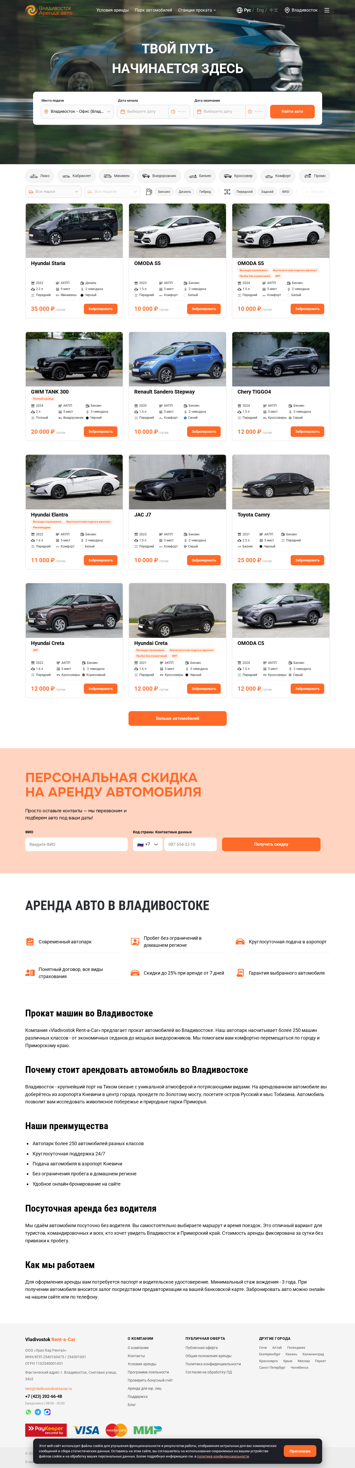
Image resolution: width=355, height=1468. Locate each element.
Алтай (277, 1348)
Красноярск (268, 1361)
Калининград (313, 1354)
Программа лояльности (148, 1372)
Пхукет (320, 1361)
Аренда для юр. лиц (144, 1388)
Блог (132, 1405)
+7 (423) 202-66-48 (43, 1396)
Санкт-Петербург (272, 1367)
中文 (274, 10)
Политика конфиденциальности (213, 1364)
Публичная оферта (202, 1348)
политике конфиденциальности (223, 1456)
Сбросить (318, 192)
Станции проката (195, 10)
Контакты (136, 1356)
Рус (247, 10)
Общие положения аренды (208, 1356)
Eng (260, 10)
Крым (287, 1361)
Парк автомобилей (153, 10)
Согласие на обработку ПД (209, 1372)
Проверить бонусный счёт (150, 1380)
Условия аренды (112, 10)
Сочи (263, 1348)
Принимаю (300, 1451)
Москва (304, 1361)
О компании (138, 1348)
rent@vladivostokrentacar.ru (48, 1389)
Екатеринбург (269, 1354)
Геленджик (296, 1348)
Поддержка (138, 1396)
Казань (291, 1354)
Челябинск (299, 1367)
